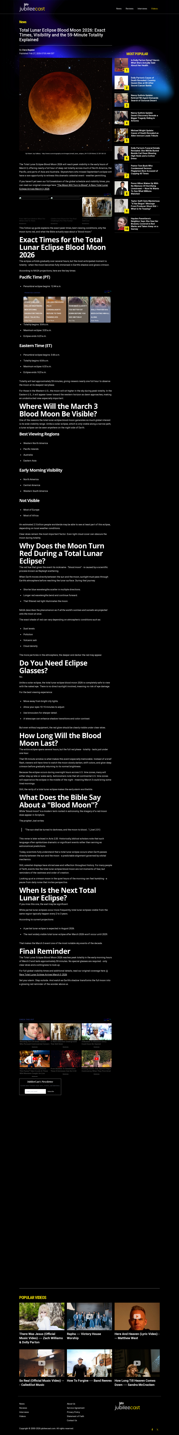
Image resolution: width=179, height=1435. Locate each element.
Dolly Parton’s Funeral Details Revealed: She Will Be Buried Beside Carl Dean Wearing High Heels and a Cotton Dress (145, 153)
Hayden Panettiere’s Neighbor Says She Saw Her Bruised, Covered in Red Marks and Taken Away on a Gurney (144, 223)
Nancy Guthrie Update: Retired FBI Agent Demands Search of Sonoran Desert (144, 98)
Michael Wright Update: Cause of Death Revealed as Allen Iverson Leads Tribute (145, 133)
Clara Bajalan (28, 50)
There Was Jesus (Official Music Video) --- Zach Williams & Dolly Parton (41, 1338)
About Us (71, 1404)
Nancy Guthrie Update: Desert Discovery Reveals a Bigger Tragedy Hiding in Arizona (144, 117)
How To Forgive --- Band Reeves (89, 1380)
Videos (154, 8)
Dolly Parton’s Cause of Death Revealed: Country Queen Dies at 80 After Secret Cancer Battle (143, 82)
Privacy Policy (73, 1412)
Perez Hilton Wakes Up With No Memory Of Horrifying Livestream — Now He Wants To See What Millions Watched (145, 188)
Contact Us (72, 1420)
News (119, 8)
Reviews (129, 8)
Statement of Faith (75, 1416)
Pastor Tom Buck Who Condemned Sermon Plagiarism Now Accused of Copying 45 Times (144, 169)
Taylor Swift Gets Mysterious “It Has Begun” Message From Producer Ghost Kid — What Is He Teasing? (145, 205)
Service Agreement (76, 1408)
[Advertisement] (137, 39)
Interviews (142, 8)
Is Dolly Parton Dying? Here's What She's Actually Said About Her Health (145, 63)
